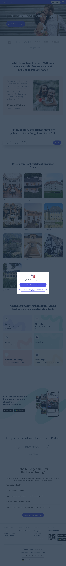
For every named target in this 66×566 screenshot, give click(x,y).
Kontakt (6, 538)
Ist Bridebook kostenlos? (15, 490)
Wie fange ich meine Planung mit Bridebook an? (24, 496)
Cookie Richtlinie (24, 552)
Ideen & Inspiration (39, 538)
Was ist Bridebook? (13, 485)
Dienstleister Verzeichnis (37, 534)
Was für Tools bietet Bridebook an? (19, 502)
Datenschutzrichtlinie (35, 552)
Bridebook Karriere (9, 533)
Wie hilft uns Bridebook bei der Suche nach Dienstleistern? (28, 507)
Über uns (6, 531)
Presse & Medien (9, 535)
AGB (44, 552)
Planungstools (37, 531)
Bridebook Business (24, 531)
